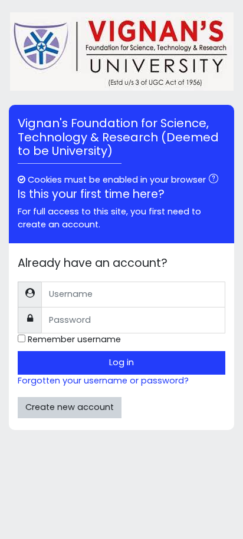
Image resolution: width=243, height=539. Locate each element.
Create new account (69, 407)
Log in (121, 362)
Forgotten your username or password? (103, 380)
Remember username (74, 339)
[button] (216, 180)
